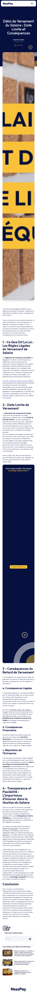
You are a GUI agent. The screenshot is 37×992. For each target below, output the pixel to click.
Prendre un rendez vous (18, 567)
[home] (8, 3)
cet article (7, 398)
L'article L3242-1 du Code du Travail (15, 381)
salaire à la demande (10, 828)
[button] (32, 3)
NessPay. (6, 835)
